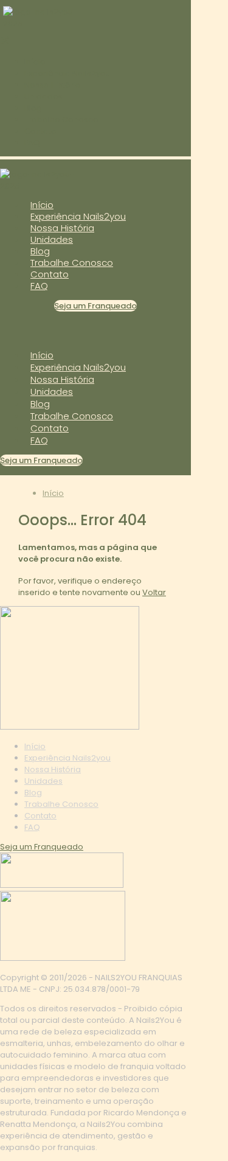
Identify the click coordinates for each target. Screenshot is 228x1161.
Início (53, 493)
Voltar (154, 592)
